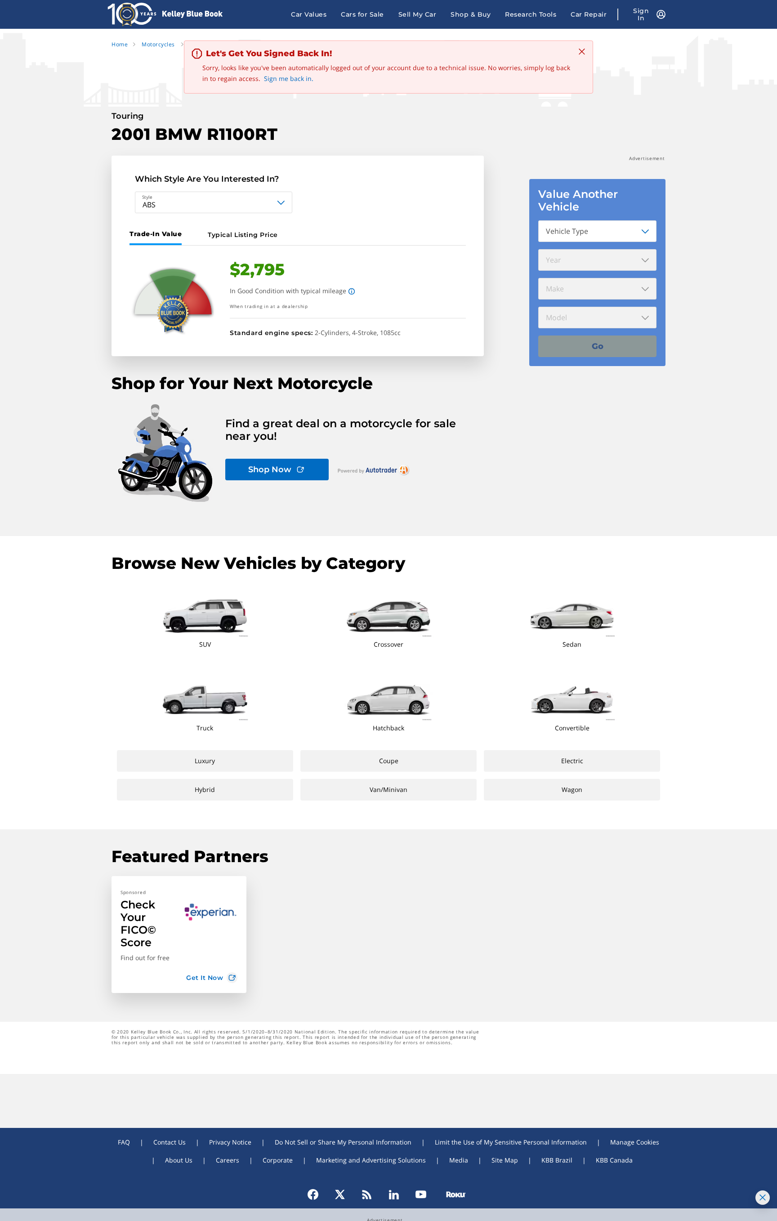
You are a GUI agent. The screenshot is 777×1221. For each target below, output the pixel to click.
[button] (179, 934)
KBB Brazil (556, 1160)
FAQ (124, 1142)
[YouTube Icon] (420, 1194)
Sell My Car (417, 14)
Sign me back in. (288, 78)
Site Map (504, 1160)
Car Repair (589, 14)
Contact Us (169, 1142)
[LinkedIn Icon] (393, 1194)
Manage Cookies (634, 1142)
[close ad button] (762, 1197)
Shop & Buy (471, 14)
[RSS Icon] (366, 1194)
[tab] (157, 235)
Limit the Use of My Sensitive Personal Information (511, 1142)
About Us (178, 1160)
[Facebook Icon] (317, 1194)
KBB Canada (614, 1160)
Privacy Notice (230, 1142)
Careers (227, 1160)
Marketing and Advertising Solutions (371, 1160)
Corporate (278, 1160)
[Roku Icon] (451, 1194)
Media (458, 1160)
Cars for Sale (362, 14)
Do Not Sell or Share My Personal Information (343, 1142)
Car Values (308, 14)
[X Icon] (339, 1194)
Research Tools (530, 14)
